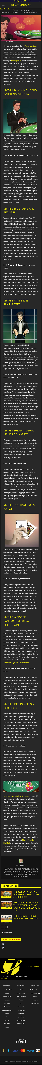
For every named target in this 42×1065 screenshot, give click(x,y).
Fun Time (28, 10)
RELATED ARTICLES (9, 886)
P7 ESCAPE (21, 1041)
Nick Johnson (21, 865)
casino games (16, 61)
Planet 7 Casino (15, 1061)
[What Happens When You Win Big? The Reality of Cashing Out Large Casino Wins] (6, 905)
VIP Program (35, 1000)
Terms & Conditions (21, 996)
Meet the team (21, 1020)
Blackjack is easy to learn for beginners (17, 796)
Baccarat (7, 1000)
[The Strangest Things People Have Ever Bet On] (6, 919)
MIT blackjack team (30, 46)
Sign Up (3, 9)
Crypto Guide (21, 1023)
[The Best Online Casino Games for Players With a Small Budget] (6, 894)
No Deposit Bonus (35, 990)
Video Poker (7, 1020)
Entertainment (5, 12)
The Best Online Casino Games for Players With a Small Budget (26, 894)
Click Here (3, 979)
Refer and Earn (35, 1003)
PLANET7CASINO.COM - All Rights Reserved (28, 1061)
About (21, 990)
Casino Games (6, 897)
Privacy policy (21, 993)
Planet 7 (16, 10)
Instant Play (10, 9)
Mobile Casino (7, 996)
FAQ (21, 1003)
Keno (7, 1017)
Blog (22, 10)
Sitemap (21, 1000)
